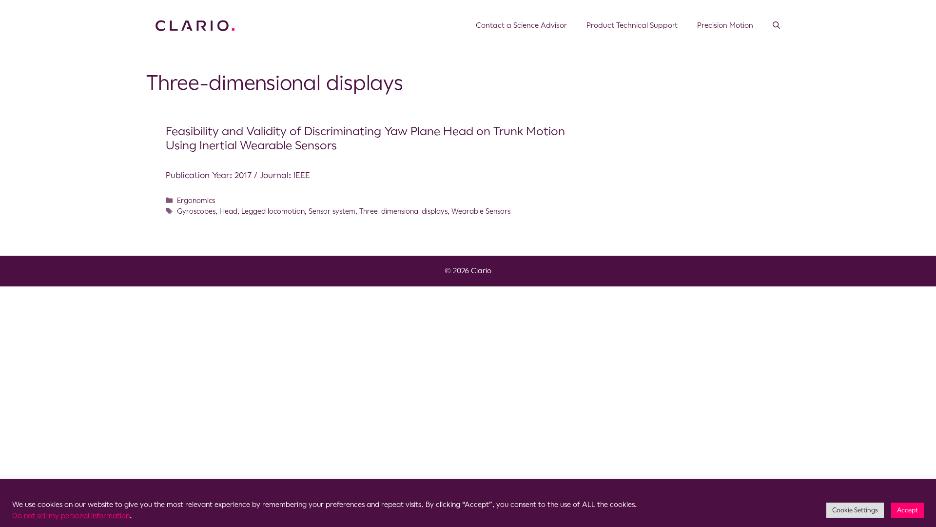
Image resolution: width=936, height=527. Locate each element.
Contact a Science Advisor (521, 25)
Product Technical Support (632, 25)
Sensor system (332, 211)
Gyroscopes (196, 211)
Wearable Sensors (480, 211)
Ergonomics (196, 200)
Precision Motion (725, 25)
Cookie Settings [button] (855, 510)
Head (228, 211)
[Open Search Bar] (776, 25)
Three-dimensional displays (403, 211)
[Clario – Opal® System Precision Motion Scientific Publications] (195, 25)
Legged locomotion (273, 211)
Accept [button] (907, 510)
